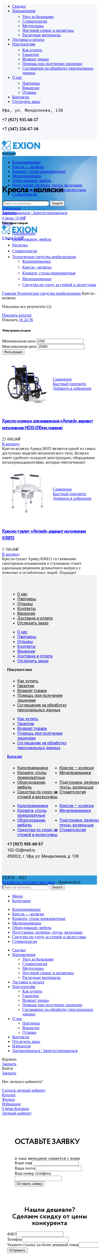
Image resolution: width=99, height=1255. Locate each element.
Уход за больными (38, 16)
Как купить (32, 50)
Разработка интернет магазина (28, 882)
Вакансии (30, 88)
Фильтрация (13, 352)
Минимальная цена (19, 341)
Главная (9, 293)
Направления (23, 233)
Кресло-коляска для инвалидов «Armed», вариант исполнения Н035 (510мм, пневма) (47, 424)
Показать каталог (17, 315)
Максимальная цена (19, 346)
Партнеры (31, 83)
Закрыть (9, 212)
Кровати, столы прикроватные (49, 273)
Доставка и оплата (35, 618)
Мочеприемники (37, 279)
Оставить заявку (29, 1184)
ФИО (11, 1234)
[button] (11, 444)
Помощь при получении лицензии (52, 63)
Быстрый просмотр (69, 384)
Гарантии (30, 54)
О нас (22, 594)
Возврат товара (35, 59)
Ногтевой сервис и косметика (48, 30)
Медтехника (33, 26)
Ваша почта (25, 1168)
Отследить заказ (32, 623)
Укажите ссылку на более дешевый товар (43, 1245)
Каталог (14, 756)
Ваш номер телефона (33, 1173)
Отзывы (29, 92)
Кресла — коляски (76, 767)
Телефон (14, 1239)
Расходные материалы (41, 35)
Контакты (26, 608)
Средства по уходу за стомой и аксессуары (59, 285)
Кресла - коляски (37, 267)
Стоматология (34, 21)
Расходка (20, 245)
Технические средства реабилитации (44, 257)
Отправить (17, 1250)
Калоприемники (36, 261)
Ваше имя (23, 1163)
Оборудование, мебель (31, 239)
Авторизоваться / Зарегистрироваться (44, 1050)
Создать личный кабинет (23, 1090)
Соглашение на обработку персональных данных (42, 707)
